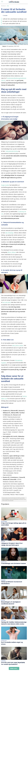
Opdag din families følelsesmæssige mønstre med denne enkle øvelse (14, 623)
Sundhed (3, 660)
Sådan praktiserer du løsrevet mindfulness (11, 582)
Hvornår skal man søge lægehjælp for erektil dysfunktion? (13, 663)
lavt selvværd (7, 302)
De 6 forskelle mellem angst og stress (12, 643)
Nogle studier (5, 185)
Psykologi (4, 561)
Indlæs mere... (14, 668)
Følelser (3, 620)
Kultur (3, 541)
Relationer (3, 5)
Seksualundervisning (12, 151)
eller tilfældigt (9, 233)
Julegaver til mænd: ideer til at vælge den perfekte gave (11, 544)
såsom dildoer (12, 252)
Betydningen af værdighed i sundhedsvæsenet (11, 603)
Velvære (3, 580)
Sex (8, 5)
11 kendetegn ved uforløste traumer (13, 563)
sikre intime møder (17, 345)
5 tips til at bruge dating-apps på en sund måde (13, 524)
